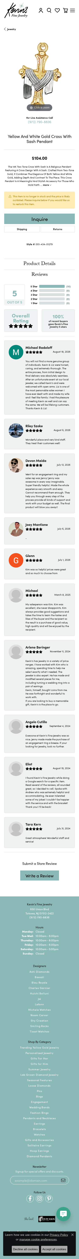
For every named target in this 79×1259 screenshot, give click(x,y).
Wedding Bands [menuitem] (39, 1107)
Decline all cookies (25, 1249)
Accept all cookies (54, 1249)
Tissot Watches (39, 1031)
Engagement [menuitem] (39, 1102)
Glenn (30, 555)
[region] (39, 78)
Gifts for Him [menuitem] (39, 1063)
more (46, 184)
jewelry (11, 29)
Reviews (39, 275)
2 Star (34, 299)
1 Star (34, 303)
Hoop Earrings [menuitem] (39, 1150)
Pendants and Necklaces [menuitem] (39, 1118)
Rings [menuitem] (39, 1096)
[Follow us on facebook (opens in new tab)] (30, 1198)
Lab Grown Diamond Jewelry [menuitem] (39, 1074)
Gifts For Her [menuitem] (39, 1058)
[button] (40, 10)
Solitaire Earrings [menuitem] (39, 1145)
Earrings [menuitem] (39, 1123)
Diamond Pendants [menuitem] (39, 1156)
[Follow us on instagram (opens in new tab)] (39, 1198)
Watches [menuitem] (39, 1134)
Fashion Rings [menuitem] (39, 1112)
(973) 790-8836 (39, 121)
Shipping (22, 229)
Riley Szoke (34, 425)
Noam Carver (39, 1015)
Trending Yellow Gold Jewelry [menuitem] (39, 1047)
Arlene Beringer (37, 647)
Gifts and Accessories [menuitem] (39, 1140)
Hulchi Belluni (39, 993)
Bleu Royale (40, 982)
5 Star (34, 286)
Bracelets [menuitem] (39, 1129)
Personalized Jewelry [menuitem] (39, 1053)
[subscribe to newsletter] (63, 1180)
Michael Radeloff (38, 347)
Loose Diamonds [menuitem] (39, 1085)
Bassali (39, 977)
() (68, 286)
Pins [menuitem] (39, 1091)
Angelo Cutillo (36, 721)
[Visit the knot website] (29, 1219)
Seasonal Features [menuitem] (39, 1080)
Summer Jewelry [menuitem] (39, 1069)
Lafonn (39, 1004)
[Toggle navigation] (72, 10)
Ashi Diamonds (39, 971)
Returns (57, 229)
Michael (31, 590)
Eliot (28, 764)
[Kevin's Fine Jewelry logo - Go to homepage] (16, 10)
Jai (39, 998)
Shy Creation (39, 1020)
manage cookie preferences (38, 1239)
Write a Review (39, 875)
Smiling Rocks (39, 1026)
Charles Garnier (39, 988)
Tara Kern (33, 824)
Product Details (39, 264)
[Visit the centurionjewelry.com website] (46, 1219)
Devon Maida (35, 460)
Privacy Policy (59, 1234)
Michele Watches (39, 1009)
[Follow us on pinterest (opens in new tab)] (49, 1198)
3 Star (34, 294)
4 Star (34, 290)
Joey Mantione (36, 524)
